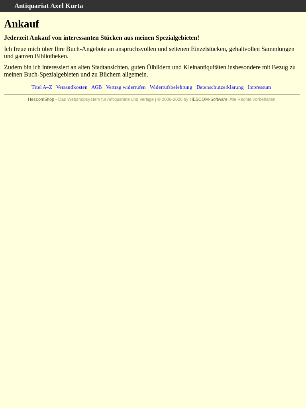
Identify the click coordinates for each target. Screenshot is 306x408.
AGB (96, 87)
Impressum (259, 87)
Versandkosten (72, 87)
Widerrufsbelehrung (171, 87)
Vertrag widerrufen (126, 87)
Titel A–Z (41, 87)
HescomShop (41, 99)
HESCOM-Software (209, 99)
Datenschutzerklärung (220, 87)
